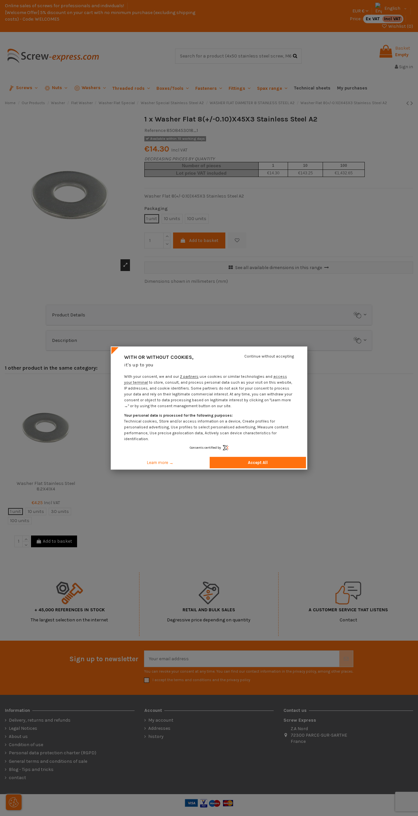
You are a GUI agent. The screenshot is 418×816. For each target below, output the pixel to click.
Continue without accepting (269, 356)
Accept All (258, 462)
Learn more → (160, 462)
